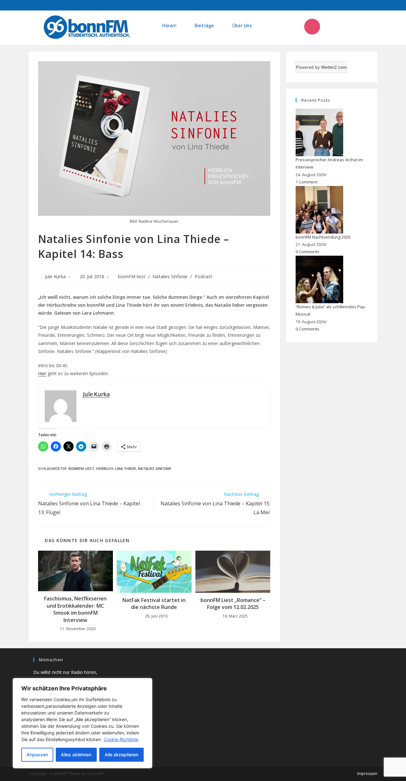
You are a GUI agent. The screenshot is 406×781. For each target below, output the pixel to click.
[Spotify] (363, 27)
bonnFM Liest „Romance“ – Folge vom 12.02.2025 (232, 604)
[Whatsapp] (346, 27)
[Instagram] (312, 27)
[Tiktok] (329, 27)
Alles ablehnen (76, 754)
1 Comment (306, 182)
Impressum (367, 773)
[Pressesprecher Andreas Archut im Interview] (319, 132)
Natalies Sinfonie (170, 276)
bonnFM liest (131, 276)
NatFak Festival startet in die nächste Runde (154, 604)
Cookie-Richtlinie (121, 739)
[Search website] (272, 25)
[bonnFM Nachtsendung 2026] (319, 209)
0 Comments (307, 251)
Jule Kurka (55, 276)
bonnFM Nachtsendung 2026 (323, 237)
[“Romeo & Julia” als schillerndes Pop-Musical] (319, 279)
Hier (42, 373)
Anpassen (37, 754)
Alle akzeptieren (121, 754)
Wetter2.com (334, 67)
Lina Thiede (125, 468)
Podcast (203, 276)
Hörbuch (104, 468)
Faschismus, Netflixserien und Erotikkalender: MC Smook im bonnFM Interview (75, 609)
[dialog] (82, 723)
